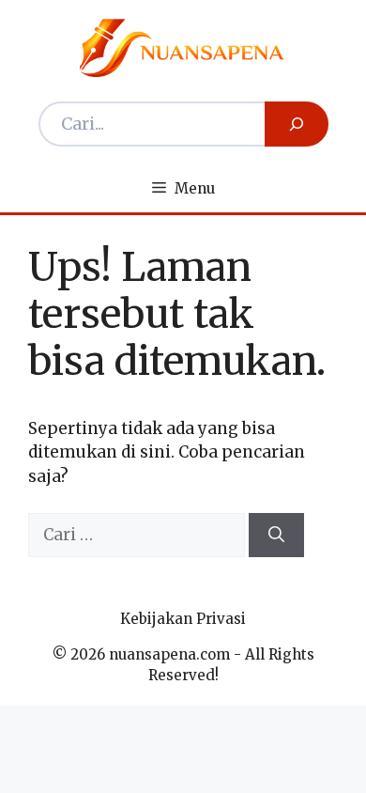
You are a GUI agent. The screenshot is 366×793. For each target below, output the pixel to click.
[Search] (296, 124)
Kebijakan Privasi (183, 619)
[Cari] (276, 535)
